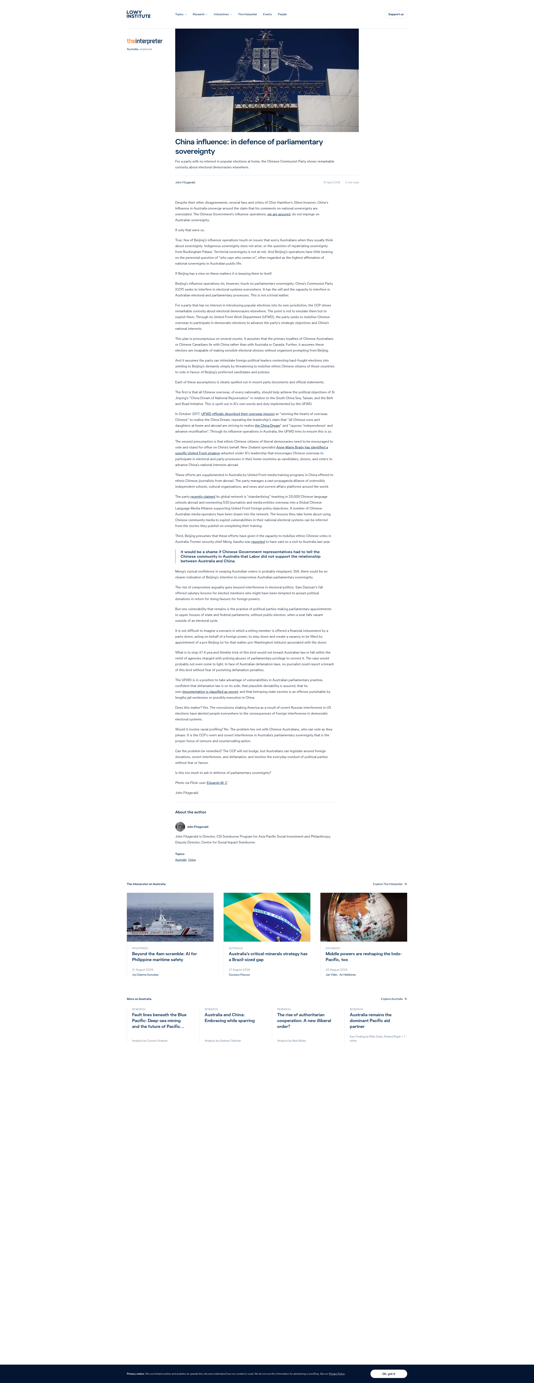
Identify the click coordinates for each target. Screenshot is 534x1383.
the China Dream (267, 425)
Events (267, 14)
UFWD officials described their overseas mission (238, 414)
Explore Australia (392, 999)
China (192, 860)
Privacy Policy (337, 1373)
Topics (179, 14)
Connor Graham (157, 1041)
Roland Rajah (392, 1036)
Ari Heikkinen (347, 975)
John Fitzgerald (185, 182)
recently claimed (202, 496)
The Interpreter (247, 14)
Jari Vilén (331, 975)
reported (258, 542)
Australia (132, 49)
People (282, 14)
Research (199, 14)
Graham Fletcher (230, 1041)
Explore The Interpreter (388, 884)
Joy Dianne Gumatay (145, 975)
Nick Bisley (299, 1041)
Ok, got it (388, 1374)
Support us (396, 14)
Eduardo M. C (217, 783)
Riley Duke (376, 1036)
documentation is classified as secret (210, 692)
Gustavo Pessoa (239, 975)
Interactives (221, 14)
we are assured (278, 214)
